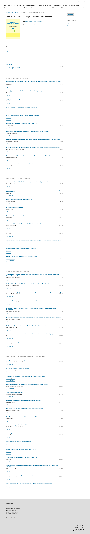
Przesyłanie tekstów (35, 7)
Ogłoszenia (54, 7)
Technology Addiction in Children (14, 392)
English (68, 23)
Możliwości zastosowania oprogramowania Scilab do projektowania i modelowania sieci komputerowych (32, 475)
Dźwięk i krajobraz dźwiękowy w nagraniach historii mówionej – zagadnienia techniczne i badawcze (30, 300)
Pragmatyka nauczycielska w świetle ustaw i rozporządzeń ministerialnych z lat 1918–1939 (28, 155)
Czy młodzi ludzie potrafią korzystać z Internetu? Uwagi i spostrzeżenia (23, 400)
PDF (9, 51)
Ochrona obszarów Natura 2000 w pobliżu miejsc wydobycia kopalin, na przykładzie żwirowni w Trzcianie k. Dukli (33, 240)
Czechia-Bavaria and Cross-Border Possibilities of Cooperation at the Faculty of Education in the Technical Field (33, 147)
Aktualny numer (18, 7)
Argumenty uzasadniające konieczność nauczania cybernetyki (21, 248)
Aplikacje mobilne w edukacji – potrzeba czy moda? (18, 441)
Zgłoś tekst (70, 14)
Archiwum (26, 7)
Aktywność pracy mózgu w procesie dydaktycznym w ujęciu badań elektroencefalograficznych (29, 483)
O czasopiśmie (7, 7)
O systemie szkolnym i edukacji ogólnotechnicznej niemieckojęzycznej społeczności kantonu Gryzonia (31, 182)
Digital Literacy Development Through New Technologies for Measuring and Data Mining (27, 384)
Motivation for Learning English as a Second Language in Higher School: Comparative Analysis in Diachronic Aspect (34, 292)
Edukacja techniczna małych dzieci (14, 207)
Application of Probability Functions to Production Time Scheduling (22, 342)
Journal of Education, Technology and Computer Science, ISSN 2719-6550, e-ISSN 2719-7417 (41, 5)
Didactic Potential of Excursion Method (15, 232)
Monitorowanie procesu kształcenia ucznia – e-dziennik (19, 164)
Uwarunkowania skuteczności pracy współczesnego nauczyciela (21, 123)
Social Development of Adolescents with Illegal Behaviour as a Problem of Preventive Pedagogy (29, 334)
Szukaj (83, 7)
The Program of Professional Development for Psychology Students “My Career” (25, 325)
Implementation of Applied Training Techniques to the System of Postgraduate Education (28, 283)
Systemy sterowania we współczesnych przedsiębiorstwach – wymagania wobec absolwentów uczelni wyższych (33, 317)
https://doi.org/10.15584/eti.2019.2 (33, 21)
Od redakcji (9, 64)
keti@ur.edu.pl (13, 518)
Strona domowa (9, 12)
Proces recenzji (46, 7)
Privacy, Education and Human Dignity (15, 360)
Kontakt (61, 7)
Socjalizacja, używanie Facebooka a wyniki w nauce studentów (21, 457)
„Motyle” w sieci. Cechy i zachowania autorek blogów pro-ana (21, 449)
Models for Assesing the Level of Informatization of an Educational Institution (25, 408)
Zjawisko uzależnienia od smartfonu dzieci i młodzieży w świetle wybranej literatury (26, 416)
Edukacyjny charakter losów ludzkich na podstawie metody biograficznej (24, 91)
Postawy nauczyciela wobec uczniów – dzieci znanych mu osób (21, 107)
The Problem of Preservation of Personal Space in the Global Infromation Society (26, 376)
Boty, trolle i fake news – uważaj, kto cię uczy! (17, 368)
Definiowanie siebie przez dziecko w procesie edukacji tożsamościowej (23, 224)
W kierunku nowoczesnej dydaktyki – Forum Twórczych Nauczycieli (22, 115)
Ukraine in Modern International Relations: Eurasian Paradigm (21, 256)
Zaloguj (84, 1)
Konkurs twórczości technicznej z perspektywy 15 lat (19, 199)
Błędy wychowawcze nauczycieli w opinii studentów (19, 99)
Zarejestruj (79, 1)
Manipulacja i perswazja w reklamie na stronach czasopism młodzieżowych (24, 433)
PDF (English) (17, 67)
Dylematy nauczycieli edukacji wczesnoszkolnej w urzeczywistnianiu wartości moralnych (27, 131)
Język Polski (69, 25)
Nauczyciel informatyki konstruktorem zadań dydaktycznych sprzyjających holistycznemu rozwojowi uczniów (33, 139)
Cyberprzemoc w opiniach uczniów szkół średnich (18, 425)
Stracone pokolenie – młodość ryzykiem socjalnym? (19, 215)
